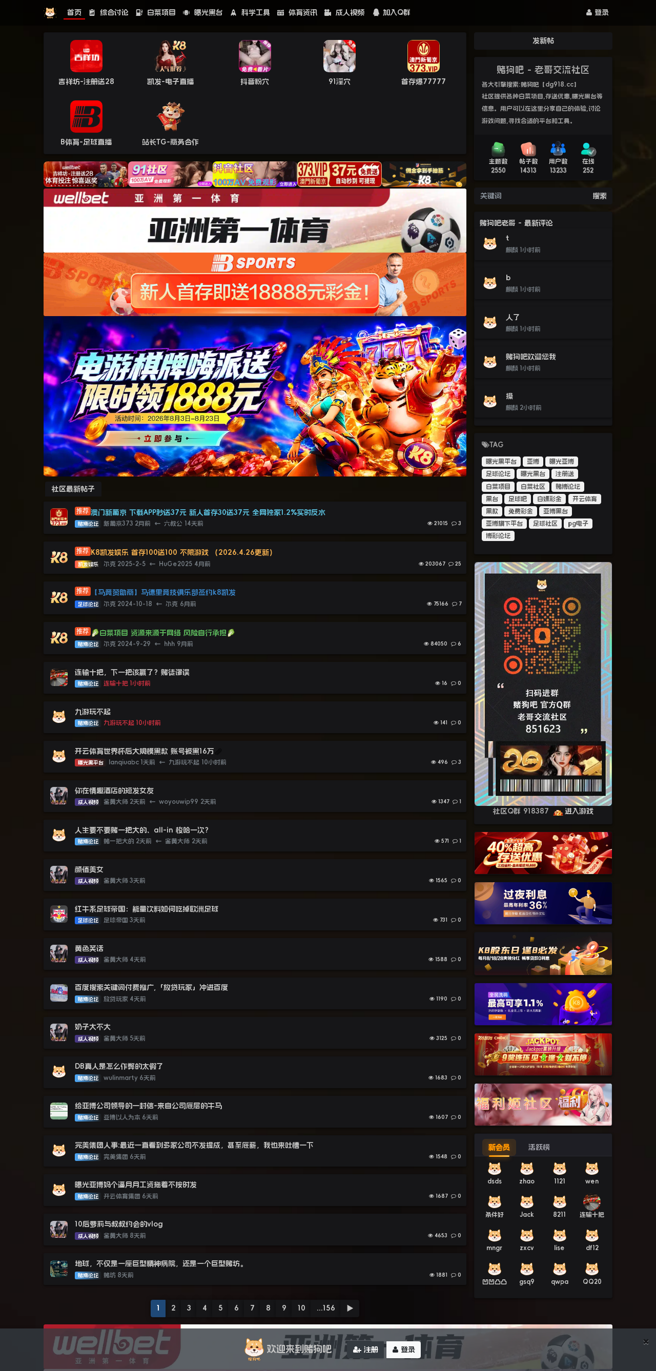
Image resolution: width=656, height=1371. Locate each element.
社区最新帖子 (73, 488)
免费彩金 (520, 511)
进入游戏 (579, 811)
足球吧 (517, 499)
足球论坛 (498, 474)
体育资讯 (301, 12)
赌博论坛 (568, 487)
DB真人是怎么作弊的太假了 (119, 1066)
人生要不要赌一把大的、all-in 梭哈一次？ (143, 830)
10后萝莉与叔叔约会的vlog (119, 1224)
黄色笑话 (89, 948)
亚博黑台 (555, 511)
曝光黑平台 (501, 462)
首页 (74, 12)
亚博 (533, 462)
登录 (600, 12)
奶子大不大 (93, 1026)
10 (301, 1308)
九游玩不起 (93, 711)
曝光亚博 (561, 462)
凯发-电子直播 (170, 81)
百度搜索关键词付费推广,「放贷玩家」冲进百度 (151, 987)
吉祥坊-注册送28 (86, 81)
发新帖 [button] (543, 40)
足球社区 (545, 524)
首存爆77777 (423, 81)
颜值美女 (89, 869)
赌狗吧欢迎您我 (531, 356)
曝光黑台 (207, 12)
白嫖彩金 (549, 499)
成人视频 (348, 12)
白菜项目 (160, 12)
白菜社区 (533, 487)
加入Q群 (397, 12)
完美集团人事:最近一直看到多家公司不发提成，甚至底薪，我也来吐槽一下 (194, 1145)
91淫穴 (340, 81)
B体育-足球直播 (86, 142)
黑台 (492, 499)
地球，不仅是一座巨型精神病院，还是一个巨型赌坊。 (161, 1263)
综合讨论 (113, 12)
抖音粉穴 (254, 81)
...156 (326, 1308)
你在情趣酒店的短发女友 (114, 790)
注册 (369, 1349)
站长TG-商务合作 (170, 142)
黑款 (492, 511)
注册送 (565, 474)
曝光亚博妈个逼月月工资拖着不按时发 (136, 1184)
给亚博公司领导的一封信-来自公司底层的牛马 (149, 1105)
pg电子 (578, 524)
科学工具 (254, 12)
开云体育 (584, 499)
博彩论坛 (498, 536)
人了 (513, 317)
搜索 (599, 195)
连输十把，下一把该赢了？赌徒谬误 (132, 672)
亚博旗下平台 (504, 524)
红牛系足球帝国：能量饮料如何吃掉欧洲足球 (146, 908)
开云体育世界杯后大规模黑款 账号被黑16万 (144, 751)
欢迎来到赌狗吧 (299, 1349)
